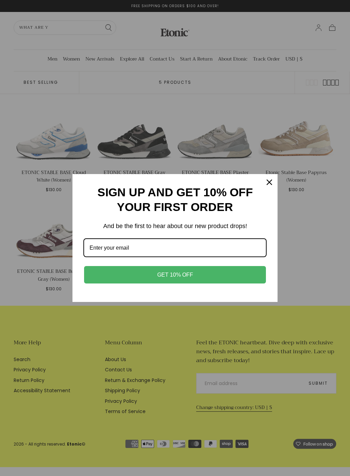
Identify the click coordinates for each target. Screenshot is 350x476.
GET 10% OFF (175, 275)
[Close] (269, 182)
